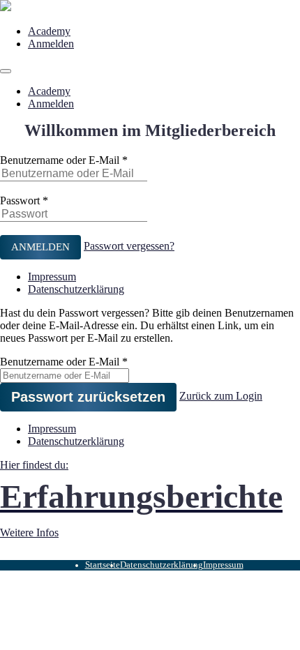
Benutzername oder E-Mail (59, 160)
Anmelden (51, 44)
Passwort (20, 200)
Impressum (52, 276)
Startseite (102, 565)
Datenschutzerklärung (76, 289)
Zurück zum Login (220, 396)
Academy (49, 31)
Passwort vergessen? (129, 246)
